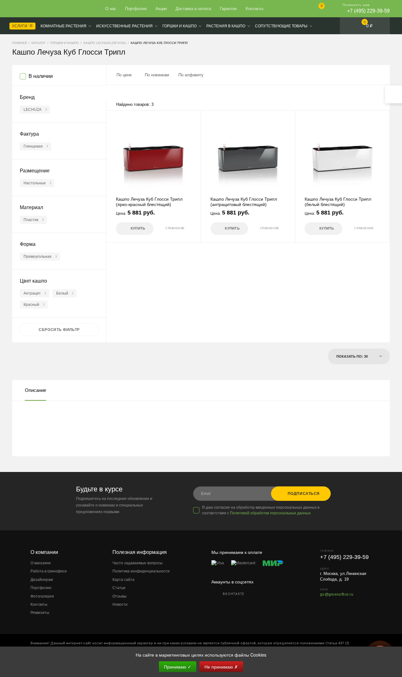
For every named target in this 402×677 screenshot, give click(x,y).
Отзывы (119, 596)
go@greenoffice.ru (336, 594)
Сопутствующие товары (281, 26)
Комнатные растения (63, 26)
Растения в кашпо (225, 26)
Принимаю (177, 666)
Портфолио (136, 8)
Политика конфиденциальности (141, 571)
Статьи (118, 588)
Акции (161, 8)
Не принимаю (221, 666)
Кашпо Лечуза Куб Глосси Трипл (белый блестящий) (338, 202)
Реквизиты (39, 612)
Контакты (254, 8)
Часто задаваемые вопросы (137, 563)
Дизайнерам (41, 579)
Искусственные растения (124, 26)
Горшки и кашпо (179, 26)
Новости (120, 604)
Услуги (20, 26)
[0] (316, 9)
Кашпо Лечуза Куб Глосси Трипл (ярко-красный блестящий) (149, 202)
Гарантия (228, 8)
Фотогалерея (42, 596)
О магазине (40, 563)
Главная (35, 8)
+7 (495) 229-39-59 (368, 11)
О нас (110, 8)
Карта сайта (123, 579)
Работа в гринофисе (48, 571)
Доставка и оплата (193, 8)
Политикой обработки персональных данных (270, 513)
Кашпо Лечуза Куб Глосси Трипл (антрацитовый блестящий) (243, 202)
